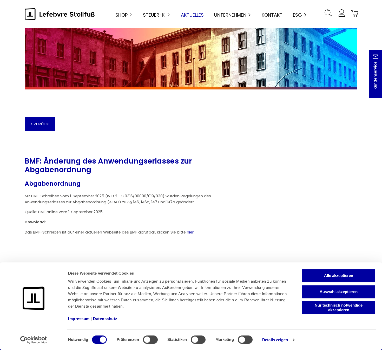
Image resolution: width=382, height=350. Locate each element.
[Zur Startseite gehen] (60, 14)
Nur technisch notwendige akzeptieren (339, 307)
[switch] (150, 339)
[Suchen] (328, 14)
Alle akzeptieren (338, 275)
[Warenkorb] (354, 14)
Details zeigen (275, 340)
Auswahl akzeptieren (339, 291)
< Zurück (40, 124)
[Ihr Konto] (341, 14)
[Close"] (371, 78)
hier (190, 232)
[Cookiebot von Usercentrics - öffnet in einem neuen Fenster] (33, 340)
